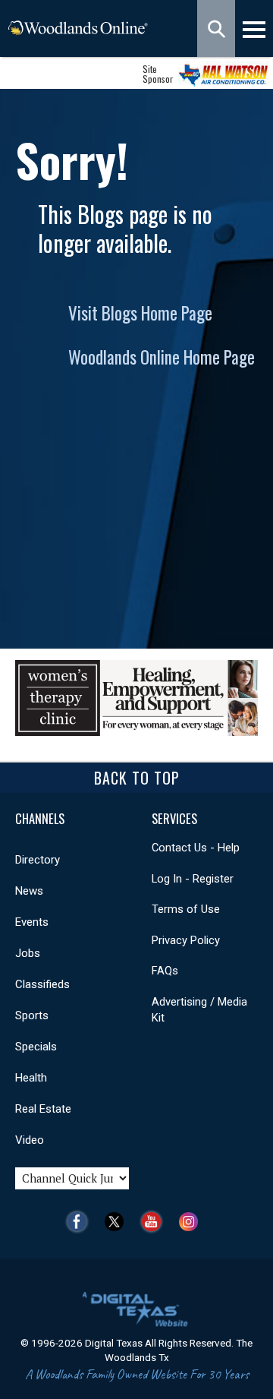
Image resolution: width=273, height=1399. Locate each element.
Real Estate (43, 1109)
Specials (36, 1046)
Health (31, 1078)
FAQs (165, 970)
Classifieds (42, 984)
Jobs (27, 953)
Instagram (192, 1221)
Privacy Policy (186, 940)
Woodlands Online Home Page (161, 357)
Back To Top (137, 777)
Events (32, 922)
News (29, 891)
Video (29, 1140)
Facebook (81, 1221)
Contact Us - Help (196, 847)
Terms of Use (186, 909)
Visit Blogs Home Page (140, 313)
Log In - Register (193, 879)
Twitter (118, 1221)
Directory (37, 860)
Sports (32, 1015)
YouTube (155, 1221)
